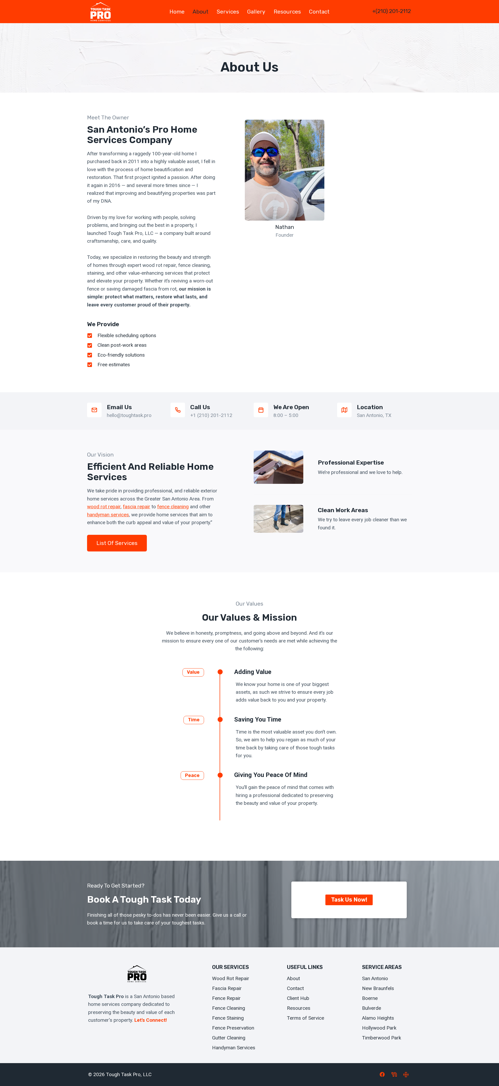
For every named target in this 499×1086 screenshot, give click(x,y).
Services (228, 11)
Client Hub (298, 998)
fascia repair (136, 507)
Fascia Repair (227, 988)
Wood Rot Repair (230, 978)
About (200, 11)
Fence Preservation (233, 1028)
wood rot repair (104, 507)
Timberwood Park (381, 1038)
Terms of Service (305, 1018)
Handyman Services (233, 1048)
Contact (319, 11)
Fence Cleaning (228, 1008)
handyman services (108, 515)
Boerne (370, 998)
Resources (287, 11)
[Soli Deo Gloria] (406, 1074)
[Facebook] (382, 1074)
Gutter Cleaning (228, 1038)
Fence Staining (228, 1018)
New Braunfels (378, 988)
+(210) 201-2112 (391, 11)
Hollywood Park (379, 1028)
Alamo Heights (378, 1018)
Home (177, 11)
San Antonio (375, 978)
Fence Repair (226, 998)
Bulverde (371, 1008)
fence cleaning (173, 507)
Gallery (256, 11)
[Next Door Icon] (394, 1074)
